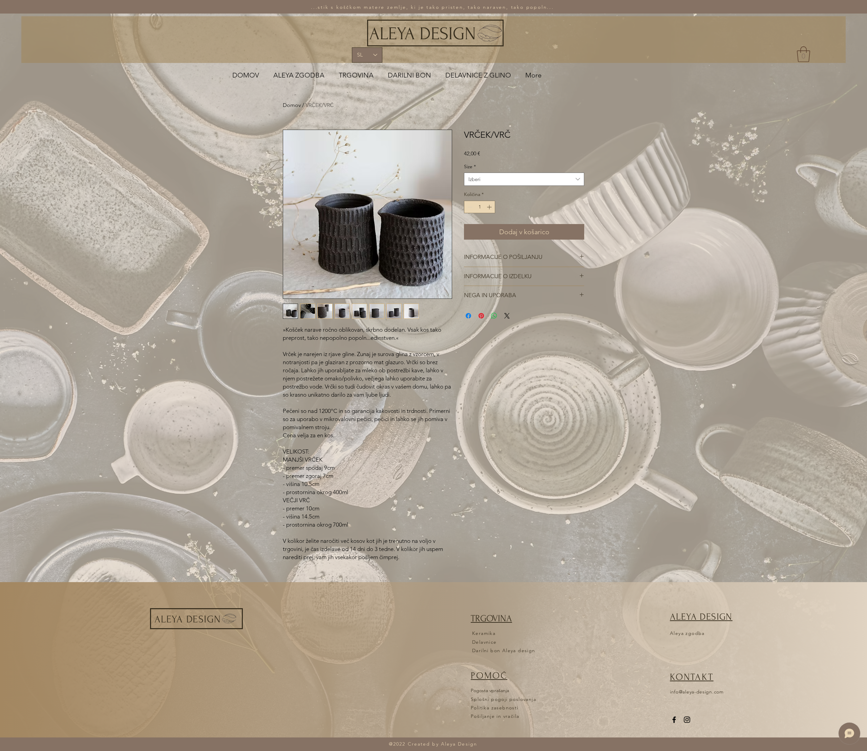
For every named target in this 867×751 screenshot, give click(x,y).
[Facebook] (674, 719)
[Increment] (490, 207)
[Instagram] (687, 719)
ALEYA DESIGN (422, 34)
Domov (292, 105)
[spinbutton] (479, 207)
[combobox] (524, 179)
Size (470, 166)
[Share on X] (507, 316)
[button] (803, 54)
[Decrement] (469, 207)
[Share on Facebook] (468, 316)
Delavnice (484, 642)
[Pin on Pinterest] (481, 316)
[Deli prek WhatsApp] (494, 316)
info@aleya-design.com (697, 692)
